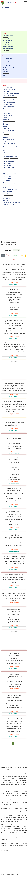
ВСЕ (3, 255)
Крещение (6, 134)
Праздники (6, 50)
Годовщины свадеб (8, 48)
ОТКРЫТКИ (13, 259)
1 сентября (6, 126)
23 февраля (6, 100)
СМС (8, 255)
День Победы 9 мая (8, 106)
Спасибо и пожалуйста (9, 178)
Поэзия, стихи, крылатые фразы (12, 202)
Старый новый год (8, 95)
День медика (6, 113)
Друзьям (5, 75)
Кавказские (6, 76)
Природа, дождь (7, 198)
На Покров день (7, 148)
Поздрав (11, 2)
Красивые (5, 71)
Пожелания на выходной (10, 171)
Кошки (4, 187)
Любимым (5, 37)
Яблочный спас (7, 145)
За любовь (6, 73)
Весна (4, 150)
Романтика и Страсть (9, 191)
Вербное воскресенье (9, 139)
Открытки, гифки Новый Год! (11, 93)
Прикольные (6, 63)
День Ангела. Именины (9, 89)
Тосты (4, 56)
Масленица (6, 137)
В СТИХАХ (15, 255)
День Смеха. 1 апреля (9, 102)
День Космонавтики (9, 121)
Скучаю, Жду (6, 197)
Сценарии (5, 81)
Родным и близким (8, 67)
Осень (4, 154)
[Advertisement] (14, 225)
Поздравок (5, 7)
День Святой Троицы (9, 143)
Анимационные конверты (10, 206)
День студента (7, 119)
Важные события (8, 46)
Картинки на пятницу (9, 169)
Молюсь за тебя (7, 132)
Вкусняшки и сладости (9, 204)
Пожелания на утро (8, 163)
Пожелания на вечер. (9, 161)
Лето (4, 152)
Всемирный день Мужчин (10, 110)
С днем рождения (8, 35)
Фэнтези (5, 200)
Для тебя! (5, 174)
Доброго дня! (7, 165)
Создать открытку (14, 282)
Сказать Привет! (7, 176)
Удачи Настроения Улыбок (10, 158)
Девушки (5, 193)
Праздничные (7, 65)
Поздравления (6, 33)
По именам (6, 44)
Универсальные (7, 40)
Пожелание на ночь (8, 167)
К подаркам (6, 42)
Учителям (5, 124)
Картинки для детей (9, 184)
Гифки (4, 85)
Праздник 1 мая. (7, 104)
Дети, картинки (7, 182)
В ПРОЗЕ (22, 255)
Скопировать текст (14, 284)
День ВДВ (6, 128)
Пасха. (4, 141)
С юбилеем (6, 51)
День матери (6, 111)
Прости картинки (8, 195)
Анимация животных (9, 185)
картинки (16, 250)
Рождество (6, 136)
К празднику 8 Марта (9, 99)
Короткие (5, 69)
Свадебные (6, 91)
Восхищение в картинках (10, 156)
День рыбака (6, 123)
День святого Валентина (10, 97)
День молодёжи (7, 115)
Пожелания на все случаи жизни (12, 160)
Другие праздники (8, 130)
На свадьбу (6, 39)
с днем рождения (7, 250)
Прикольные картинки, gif (10, 189)
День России (6, 108)
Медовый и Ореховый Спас (11, 147)
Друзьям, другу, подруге (10, 173)
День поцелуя (7, 117)
